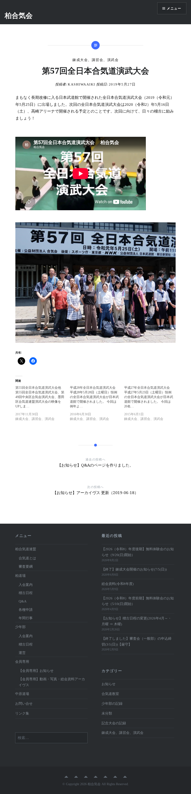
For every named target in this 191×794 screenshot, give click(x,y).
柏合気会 (19, 15)
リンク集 (22, 713)
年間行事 (26, 618)
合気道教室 (110, 694)
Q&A (23, 601)
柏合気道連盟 (25, 549)
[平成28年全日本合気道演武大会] (97, 405)
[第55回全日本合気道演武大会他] (42, 405)
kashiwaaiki (81, 84)
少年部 (20, 627)
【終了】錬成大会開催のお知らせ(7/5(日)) (134, 569)
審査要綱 (26, 566)
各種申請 (26, 610)
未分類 (107, 713)
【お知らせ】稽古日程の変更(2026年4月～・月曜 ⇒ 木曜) (136, 621)
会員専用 (22, 661)
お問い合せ (24, 703)
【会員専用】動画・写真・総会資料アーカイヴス (52, 682)
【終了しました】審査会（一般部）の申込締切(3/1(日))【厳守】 (136, 641)
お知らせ (109, 684)
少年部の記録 (112, 703)
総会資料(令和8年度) (119, 584)
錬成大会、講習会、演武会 (95, 60)
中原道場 (22, 694)
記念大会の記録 (114, 723)
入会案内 (26, 585)
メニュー (174, 8)
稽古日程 (26, 593)
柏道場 (20, 575)
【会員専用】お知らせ (36, 671)
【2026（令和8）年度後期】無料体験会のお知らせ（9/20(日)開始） (138, 552)
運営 (22, 653)
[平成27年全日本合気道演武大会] (151, 405)
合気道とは (27, 558)
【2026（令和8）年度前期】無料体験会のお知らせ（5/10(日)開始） (138, 601)
